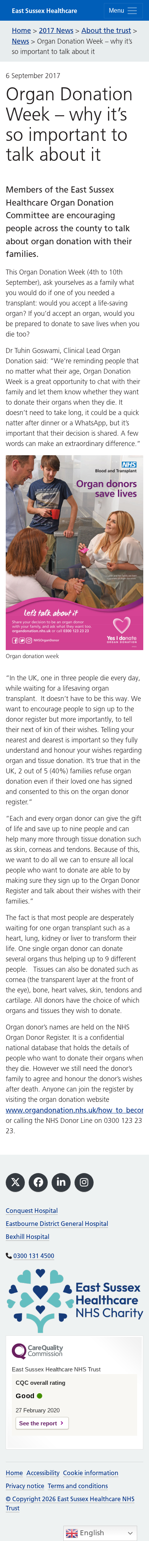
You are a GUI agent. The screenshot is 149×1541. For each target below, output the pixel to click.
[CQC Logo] (37, 1358)
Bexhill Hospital (27, 1236)
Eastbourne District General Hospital (57, 1223)
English (91, 1532)
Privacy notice (25, 1486)
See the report (38, 1423)
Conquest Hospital (32, 1210)
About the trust (106, 30)
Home (14, 1473)
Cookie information (90, 1473)
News (20, 41)
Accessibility (43, 1473)
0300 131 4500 (33, 1256)
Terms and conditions (78, 1486)
